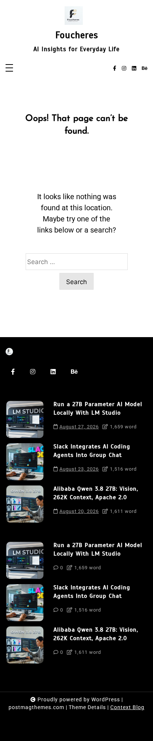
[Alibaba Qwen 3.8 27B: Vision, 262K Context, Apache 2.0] (24, 504)
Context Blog (127, 707)
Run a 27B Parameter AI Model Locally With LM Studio (97, 408)
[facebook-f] (114, 68)
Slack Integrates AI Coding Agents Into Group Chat (91, 450)
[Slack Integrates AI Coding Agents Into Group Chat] (24, 461)
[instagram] (124, 68)
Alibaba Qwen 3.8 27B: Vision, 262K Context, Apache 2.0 (95, 493)
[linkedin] (134, 68)
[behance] (144, 68)
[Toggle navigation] (9, 68)
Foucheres (76, 35)
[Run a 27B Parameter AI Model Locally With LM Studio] (24, 419)
